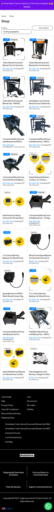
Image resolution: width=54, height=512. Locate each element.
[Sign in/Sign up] (19, 10)
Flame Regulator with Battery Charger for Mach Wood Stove (40, 374)
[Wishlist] (34, 10)
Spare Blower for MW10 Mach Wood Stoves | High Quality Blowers (13, 296)
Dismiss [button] (27, 6)
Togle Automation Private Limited (33, 498)
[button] (48, 506)
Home (3, 16)
